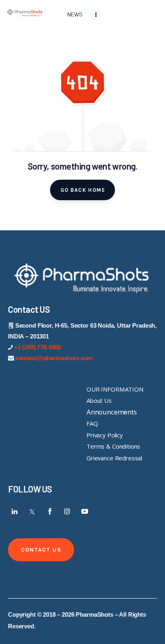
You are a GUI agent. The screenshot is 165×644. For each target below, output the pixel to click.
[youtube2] (84, 511)
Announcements (112, 411)
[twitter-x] (32, 511)
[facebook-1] (49, 511)
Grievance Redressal (114, 458)
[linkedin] (15, 511)
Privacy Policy (105, 435)
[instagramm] (67, 511)
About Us (99, 400)
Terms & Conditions (113, 446)
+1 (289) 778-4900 (37, 347)
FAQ (92, 423)
